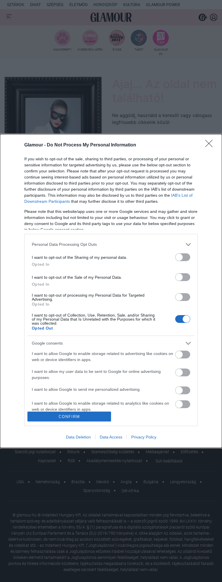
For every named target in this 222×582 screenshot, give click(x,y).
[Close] (210, 145)
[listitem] (111, 244)
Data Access (111, 437)
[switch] (182, 257)
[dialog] (111, 291)
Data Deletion (78, 437)
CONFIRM (69, 416)
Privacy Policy (143, 437)
